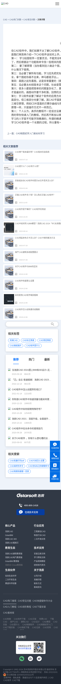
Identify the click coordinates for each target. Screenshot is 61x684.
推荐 (16, 359)
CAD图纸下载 (23, 627)
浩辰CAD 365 (11, 539)
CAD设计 (36, 622)
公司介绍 (37, 576)
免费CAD (43, 619)
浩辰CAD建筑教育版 (13, 554)
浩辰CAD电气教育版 (13, 557)
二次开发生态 (10, 580)
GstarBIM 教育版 (12, 561)
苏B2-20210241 (51, 672)
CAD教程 (46, 622)
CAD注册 (36, 627)
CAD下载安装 (9, 627)
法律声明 (7, 678)
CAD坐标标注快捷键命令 (38, 466)
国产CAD (14, 622)
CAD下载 (16, 680)
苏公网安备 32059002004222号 (20, 675)
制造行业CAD (40, 535)
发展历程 (37, 580)
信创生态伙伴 (10, 576)
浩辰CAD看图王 (12, 543)
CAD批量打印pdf (17, 461)
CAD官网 (47, 627)
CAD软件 (54, 50)
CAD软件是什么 (33, 346)
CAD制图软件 (28, 625)
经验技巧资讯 (39, 565)
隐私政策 (16, 678)
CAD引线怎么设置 (36, 461)
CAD (5, 20)
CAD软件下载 (19, 619)
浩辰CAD (9, 531)
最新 (47, 359)
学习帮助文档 (39, 557)
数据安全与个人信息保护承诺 (35, 678)
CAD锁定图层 (45, 340)
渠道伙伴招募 (10, 583)
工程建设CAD (40, 531)
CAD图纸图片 (15, 346)
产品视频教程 (39, 561)
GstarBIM (9, 535)
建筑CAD (25, 622)
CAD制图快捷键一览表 (19, 471)
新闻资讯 (37, 587)
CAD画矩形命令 (16, 466)
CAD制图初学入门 (44, 625)
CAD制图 (7, 619)
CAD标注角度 (28, 340)
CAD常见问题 (29, 20)
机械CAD (14, 340)
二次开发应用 (39, 539)
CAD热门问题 (15, 20)
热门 (31, 359)
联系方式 (37, 583)
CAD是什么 (15, 625)
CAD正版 (32, 619)
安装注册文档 (39, 554)
